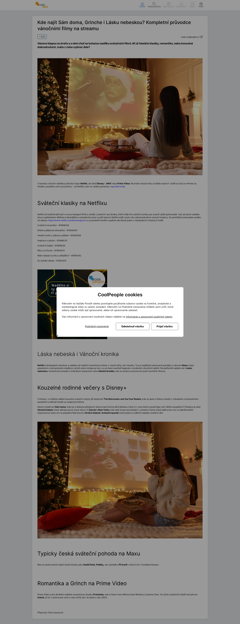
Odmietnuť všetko (132, 326)
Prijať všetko (165, 326)
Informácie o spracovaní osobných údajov (149, 316)
